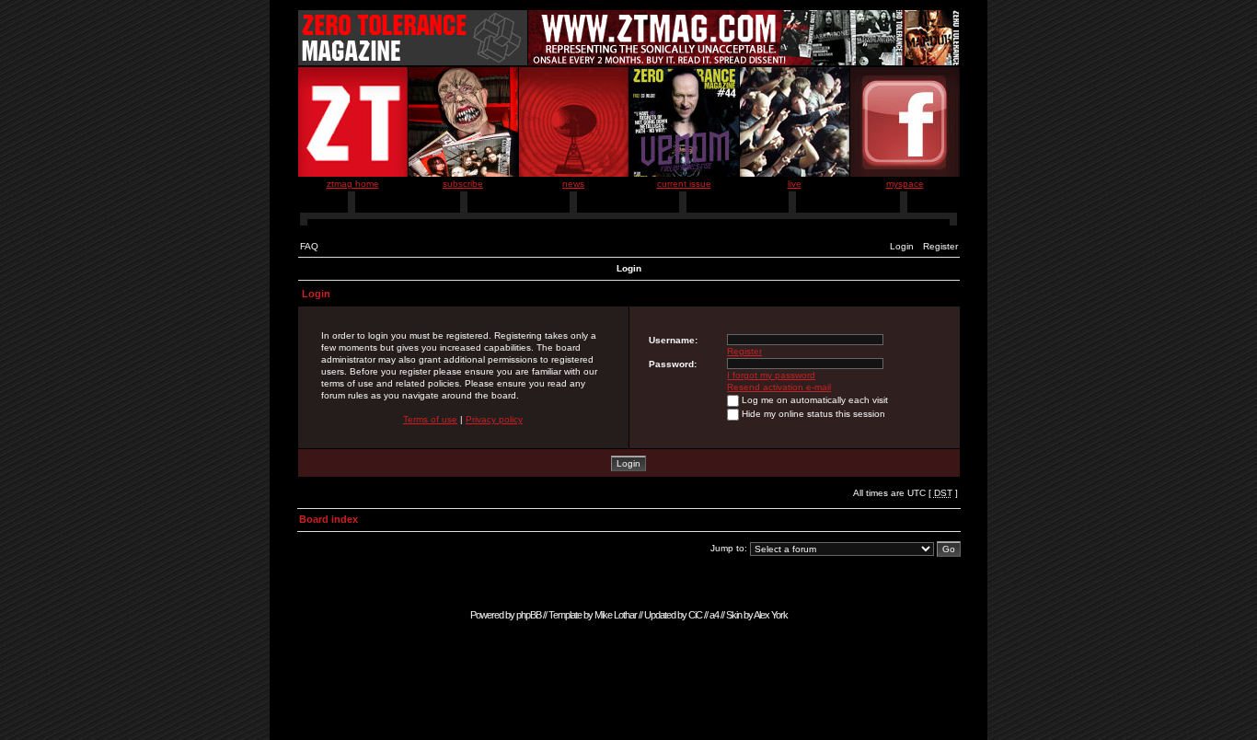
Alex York (771, 614)
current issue (684, 184)
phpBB (528, 614)
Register (940, 246)
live (794, 184)
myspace (905, 184)
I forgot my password (771, 375)
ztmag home (353, 184)
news (573, 184)
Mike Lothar (615, 614)
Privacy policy (494, 419)
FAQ (309, 246)
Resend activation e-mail (779, 387)
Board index (328, 519)
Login (902, 246)
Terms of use (430, 419)
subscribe (463, 184)
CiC (695, 614)
